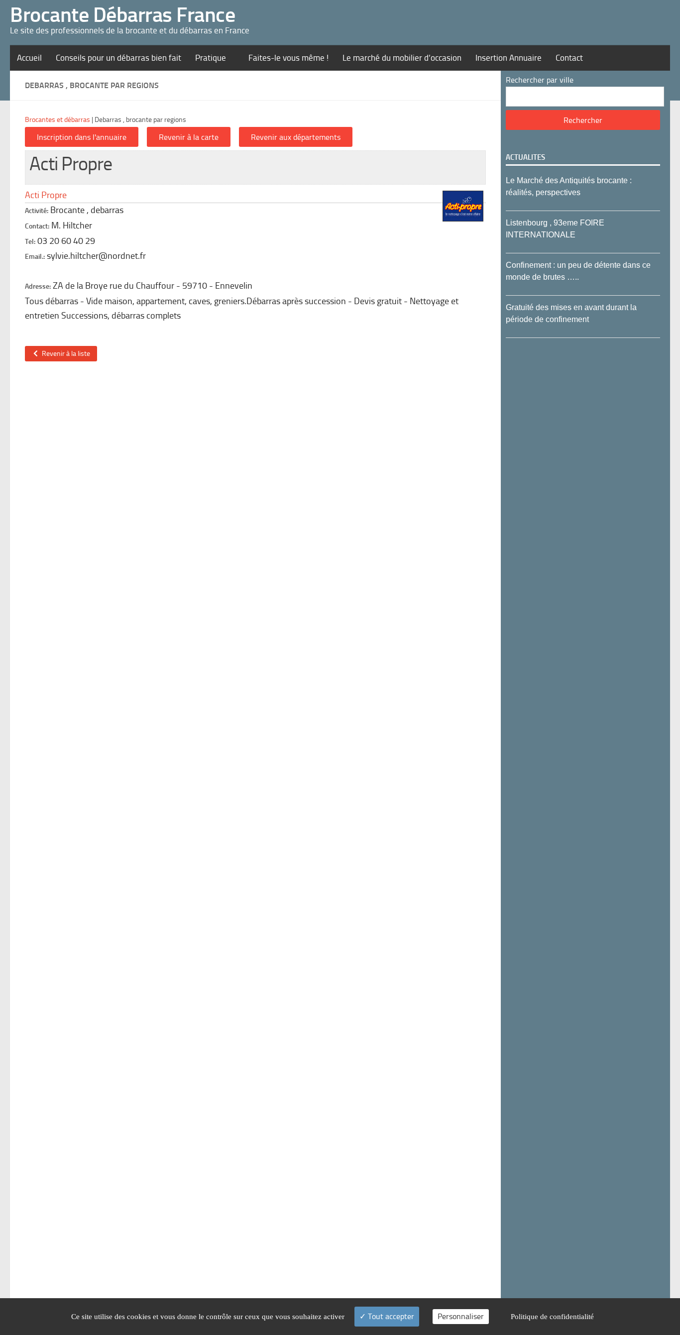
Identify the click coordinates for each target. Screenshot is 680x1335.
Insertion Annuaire (508, 58)
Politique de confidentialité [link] (552, 1317)
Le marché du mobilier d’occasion (401, 58)
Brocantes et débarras (57, 119)
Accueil (29, 58)
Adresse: (38, 286)
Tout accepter (390, 1316)
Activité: (36, 211)
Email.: (35, 256)
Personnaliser (461, 1316)
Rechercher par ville (539, 80)
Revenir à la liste (64, 353)
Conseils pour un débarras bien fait (118, 58)
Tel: (30, 241)
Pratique (210, 58)
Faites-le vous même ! (288, 58)
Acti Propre (46, 195)
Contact (569, 58)
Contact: (37, 226)
